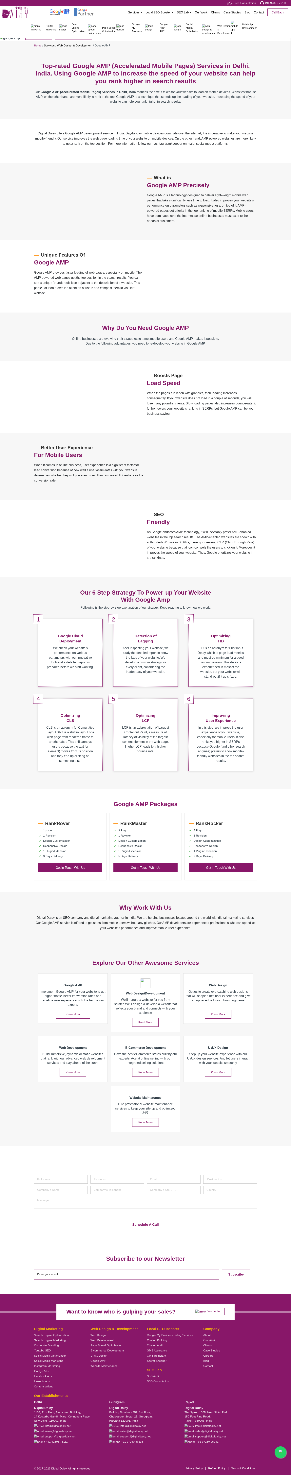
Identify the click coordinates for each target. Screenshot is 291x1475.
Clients (215, 12)
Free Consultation (244, 3)
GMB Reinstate (156, 1355)
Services (134, 12)
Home (38, 45)
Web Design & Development (223, 30)
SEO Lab (183, 12)
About (207, 1335)
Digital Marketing (51, 28)
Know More (73, 1014)
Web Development (102, 1340)
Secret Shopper (156, 1360)
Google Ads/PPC (164, 28)
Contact (259, 12)
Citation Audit (155, 1345)
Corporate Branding (46, 1345)
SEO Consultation (158, 1381)
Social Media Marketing (48, 1360)
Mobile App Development (249, 26)
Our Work (201, 12)
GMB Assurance (157, 1350)
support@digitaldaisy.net (59, 1436)
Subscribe (236, 1274)
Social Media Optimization (192, 28)
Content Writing (43, 1386)
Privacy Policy (194, 1468)
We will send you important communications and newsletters (76, 1213)
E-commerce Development (107, 1350)
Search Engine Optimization (78, 28)
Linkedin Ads (42, 1381)
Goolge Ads (41, 1371)
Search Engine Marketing (50, 1340)
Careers (208, 1355)
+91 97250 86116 (131, 1441)
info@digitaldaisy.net (57, 1425)
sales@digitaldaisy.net (58, 1431)
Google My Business (137, 28)
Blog (247, 12)
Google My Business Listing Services (170, 1335)
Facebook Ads (43, 1376)
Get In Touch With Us (70, 867)
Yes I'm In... (214, 1311)
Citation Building (157, 1340)
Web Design (98, 1335)
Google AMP (98, 1360)
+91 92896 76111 (275, 3)
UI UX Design (98, 1355)
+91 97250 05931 (207, 1441)
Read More (145, 1022)
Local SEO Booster (158, 12)
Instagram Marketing (47, 1365)
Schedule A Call (145, 1225)
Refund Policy (216, 1468)
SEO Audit (153, 1376)
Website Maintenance (104, 1365)
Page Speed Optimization (108, 29)
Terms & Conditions (243, 1468)
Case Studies (232, 12)
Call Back (278, 12)
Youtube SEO (42, 1350)
